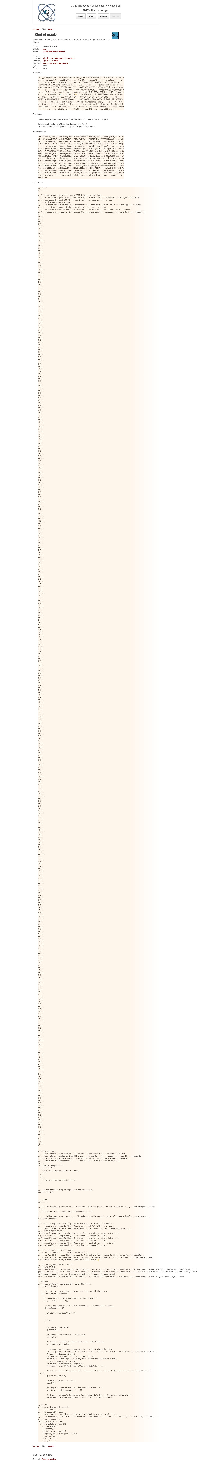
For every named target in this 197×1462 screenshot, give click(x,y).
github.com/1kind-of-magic (54, 51)
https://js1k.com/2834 (47, 61)
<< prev (36, 29)
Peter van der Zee (49, 1459)
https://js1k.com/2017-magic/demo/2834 (55, 58)
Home (80, 16)
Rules (91, 16)
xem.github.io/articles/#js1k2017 (56, 63)
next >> (51, 29)
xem (44, 49)
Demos (103, 16)
